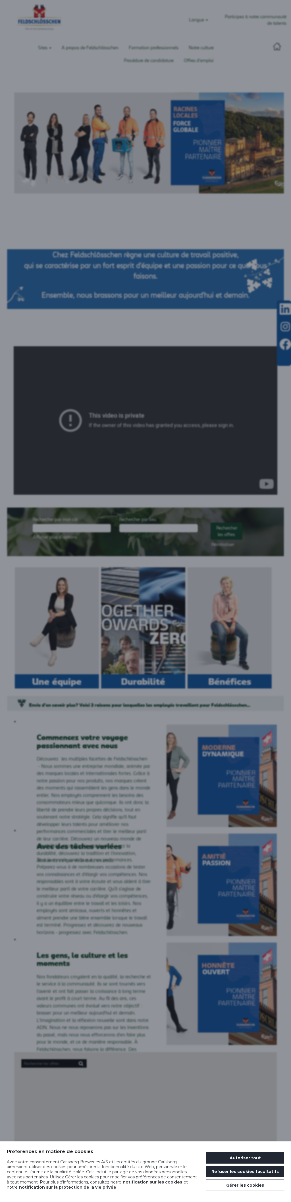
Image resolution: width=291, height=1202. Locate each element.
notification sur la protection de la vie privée (67, 1187)
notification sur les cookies (152, 1182)
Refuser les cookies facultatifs (245, 1171)
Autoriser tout (245, 1157)
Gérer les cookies (245, 1185)
